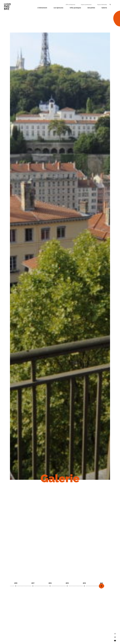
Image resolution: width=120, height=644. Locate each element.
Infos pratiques (75, 8)
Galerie (104, 8)
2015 (67, 583)
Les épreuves (58, 8)
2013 (101, 583)
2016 (50, 583)
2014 (84, 583)
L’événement (42, 8)
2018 (15, 583)
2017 (32, 583)
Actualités (91, 8)
